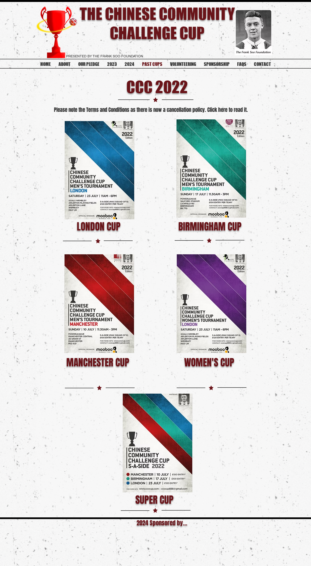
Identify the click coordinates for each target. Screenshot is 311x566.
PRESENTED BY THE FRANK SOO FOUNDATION (104, 56)
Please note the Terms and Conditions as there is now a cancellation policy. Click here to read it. (151, 110)
